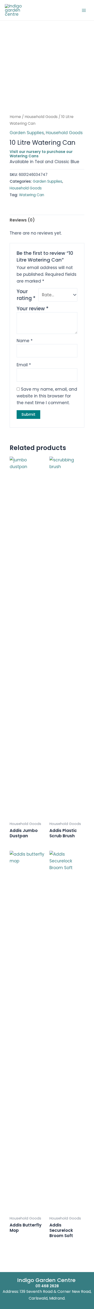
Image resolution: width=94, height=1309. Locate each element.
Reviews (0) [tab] (22, 220)
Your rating (26, 295)
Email (24, 365)
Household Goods (41, 116)
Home (15, 116)
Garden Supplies (27, 133)
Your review (32, 308)
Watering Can (31, 194)
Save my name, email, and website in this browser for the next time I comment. (47, 396)
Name (25, 341)
